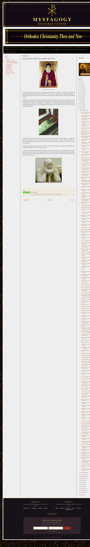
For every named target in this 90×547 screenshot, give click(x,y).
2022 (81, 85)
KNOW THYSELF (52, 47)
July (82, 480)
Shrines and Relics (58, 194)
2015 (81, 99)
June (82, 482)
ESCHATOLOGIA (34, 49)
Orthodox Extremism (40, 194)
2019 (81, 91)
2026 (81, 81)
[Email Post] (24, 190)
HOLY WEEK (9, 71)
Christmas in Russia (85, 342)
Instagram (34, 508)
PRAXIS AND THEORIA (81, 49)
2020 (81, 89)
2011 (81, 107)
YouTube (40, 508)
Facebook (26, 508)
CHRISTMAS (9, 64)
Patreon (68, 508)
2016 (81, 97)
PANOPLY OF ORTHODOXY (10, 49)
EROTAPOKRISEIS (41, 47)
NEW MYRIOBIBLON (55, 49)
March (82, 488)
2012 (81, 105)
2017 (81, 95)
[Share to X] (34, 192)
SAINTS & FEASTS (11, 60)
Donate (57, 508)
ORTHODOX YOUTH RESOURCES (66, 47)
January (83, 492)
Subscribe (62, 508)
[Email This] (31, 192)
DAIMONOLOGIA (44, 49)
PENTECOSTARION (11, 72)
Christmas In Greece (85, 304)
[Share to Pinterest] (36, 192)
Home (72, 200)
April (82, 486)
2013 (81, 103)
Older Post (50, 200)
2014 (81, 101)
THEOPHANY (10, 66)
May (82, 484)
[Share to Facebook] (35, 192)
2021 (81, 87)
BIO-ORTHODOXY (24, 49)
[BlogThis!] (32, 192)
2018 (81, 93)
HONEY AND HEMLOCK (29, 47)
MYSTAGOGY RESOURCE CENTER (12, 47)
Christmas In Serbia (85, 340)
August (82, 478)
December (83, 110)
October (83, 474)
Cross (35, 194)
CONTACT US (52, 514)
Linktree (46, 508)
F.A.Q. (8, 74)
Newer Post (26, 200)
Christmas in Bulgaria (85, 357)
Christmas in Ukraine (85, 306)
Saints (53, 194)
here (46, 147)
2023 (81, 83)
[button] (3, 541)
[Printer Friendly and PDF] (26, 193)
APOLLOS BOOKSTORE (9, 52)
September (83, 476)
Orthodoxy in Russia (48, 194)
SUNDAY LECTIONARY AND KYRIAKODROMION (12, 62)
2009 (81, 495)
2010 (81, 109)
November (83, 472)
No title (82, 269)
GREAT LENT (10, 69)
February (83, 490)
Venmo (73, 508)
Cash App (78, 508)
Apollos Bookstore (69, 509)
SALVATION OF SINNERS (68, 49)
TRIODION (9, 67)
